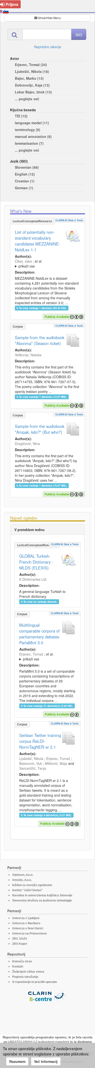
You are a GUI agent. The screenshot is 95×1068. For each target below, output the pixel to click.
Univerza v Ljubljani (25, 918)
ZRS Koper (19, 944)
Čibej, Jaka (23, 261)
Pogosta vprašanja (25, 977)
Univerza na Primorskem (29, 933)
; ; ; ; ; (47, 263)
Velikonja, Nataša (28, 354)
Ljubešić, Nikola (31, 758)
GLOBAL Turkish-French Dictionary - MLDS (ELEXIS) (36, 562)
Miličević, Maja (56, 763)
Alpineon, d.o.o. (22, 875)
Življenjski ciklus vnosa (28, 971)
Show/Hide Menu (49, 18)
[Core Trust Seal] (47, 1016)
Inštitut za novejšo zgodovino (32, 885)
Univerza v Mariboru (26, 923)
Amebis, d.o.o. (22, 880)
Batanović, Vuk (30, 763)
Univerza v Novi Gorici (27, 928)
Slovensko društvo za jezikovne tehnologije (42, 900)
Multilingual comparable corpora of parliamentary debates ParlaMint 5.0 (39, 633)
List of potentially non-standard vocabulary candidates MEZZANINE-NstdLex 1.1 (37, 241)
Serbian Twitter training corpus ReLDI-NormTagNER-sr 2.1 (40, 741)
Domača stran (22, 961)
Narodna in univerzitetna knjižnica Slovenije (42, 895)
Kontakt (17, 966)
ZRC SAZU (19, 938)
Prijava (12, 4)
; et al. (28, 263)
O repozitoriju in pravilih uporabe (34, 982)
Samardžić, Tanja (32, 768)
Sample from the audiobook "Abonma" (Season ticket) (39, 340)
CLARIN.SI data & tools (69, 220)
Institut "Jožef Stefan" (27, 890)
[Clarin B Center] (47, 995)
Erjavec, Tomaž (31, 654)
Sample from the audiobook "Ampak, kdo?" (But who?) (39, 429)
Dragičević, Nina (27, 443)
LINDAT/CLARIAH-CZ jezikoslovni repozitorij (38, 1042)
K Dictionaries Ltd (32, 579)
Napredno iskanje (47, 46)
